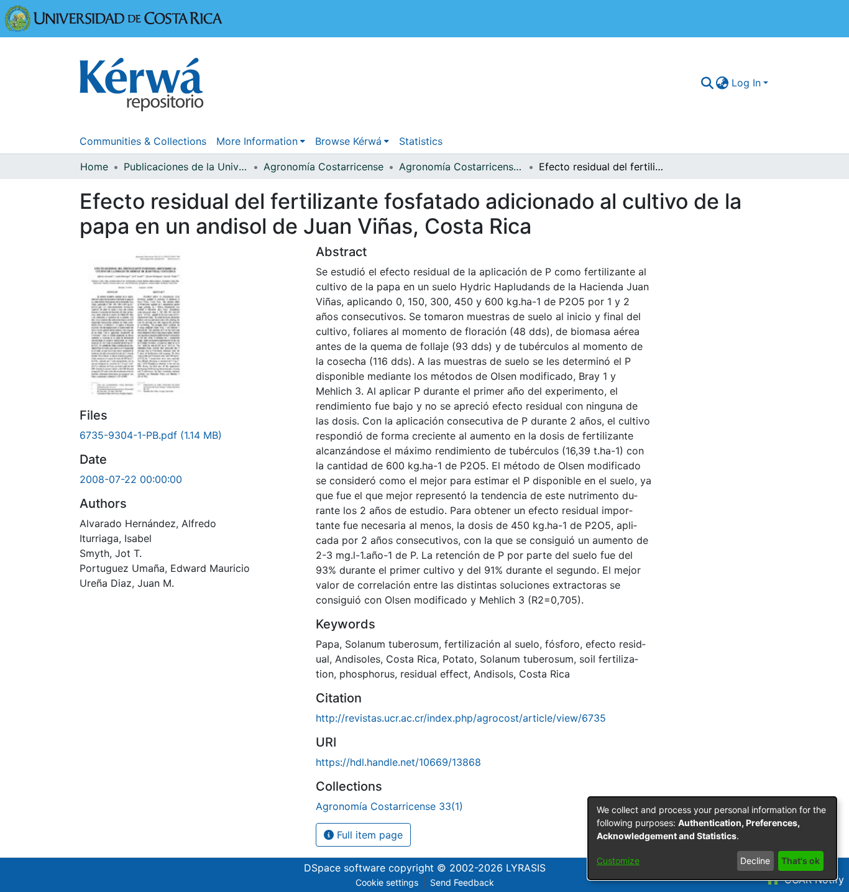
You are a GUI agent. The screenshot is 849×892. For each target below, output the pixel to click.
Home (94, 166)
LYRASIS (526, 868)
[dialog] (712, 838)
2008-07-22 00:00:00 (131, 479)
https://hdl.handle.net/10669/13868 (398, 762)
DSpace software (344, 868)
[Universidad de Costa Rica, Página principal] (114, 17)
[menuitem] (722, 82)
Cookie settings (387, 882)
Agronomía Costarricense (323, 166)
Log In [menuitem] (746, 82)
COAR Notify (812, 879)
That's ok (800, 860)
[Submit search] (707, 82)
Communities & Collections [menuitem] (143, 141)
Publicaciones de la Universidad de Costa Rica (186, 166)
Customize (618, 860)
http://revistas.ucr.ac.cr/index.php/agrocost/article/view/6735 (461, 718)
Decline (755, 860)
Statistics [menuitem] (421, 141)
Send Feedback (462, 882)
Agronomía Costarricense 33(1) (461, 166)
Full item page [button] (368, 835)
